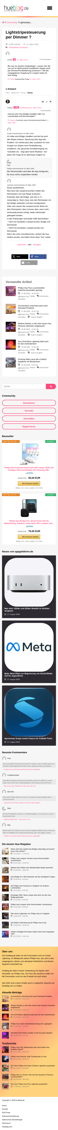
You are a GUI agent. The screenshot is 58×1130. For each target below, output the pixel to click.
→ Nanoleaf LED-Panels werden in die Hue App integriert (21, 803)
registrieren (21, 244)
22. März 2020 (35, 79)
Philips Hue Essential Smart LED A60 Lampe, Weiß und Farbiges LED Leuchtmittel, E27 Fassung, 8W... (29, 469)
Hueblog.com (7, 986)
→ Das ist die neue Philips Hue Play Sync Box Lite (19, 786)
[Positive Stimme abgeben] (43, 102)
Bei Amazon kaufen (30, 483)
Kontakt (29, 410)
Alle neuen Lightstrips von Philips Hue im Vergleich (30, 914)
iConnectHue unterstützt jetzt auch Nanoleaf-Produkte (31, 996)
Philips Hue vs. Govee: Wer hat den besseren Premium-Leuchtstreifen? (32, 1076)
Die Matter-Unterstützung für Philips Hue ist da (28, 923)
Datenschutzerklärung (10, 1116)
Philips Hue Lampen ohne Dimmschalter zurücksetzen (31, 904)
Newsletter (29, 402)
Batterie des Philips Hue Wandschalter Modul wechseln (32, 868)
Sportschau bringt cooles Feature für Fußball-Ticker (28, 739)
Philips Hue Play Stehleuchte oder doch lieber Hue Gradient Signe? (30, 1048)
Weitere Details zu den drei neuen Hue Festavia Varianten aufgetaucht (33, 1006)
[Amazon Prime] (29, 473)
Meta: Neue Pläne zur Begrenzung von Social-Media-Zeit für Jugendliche (28, 675)
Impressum (6, 1123)
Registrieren (29, 426)
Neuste (23, 93)
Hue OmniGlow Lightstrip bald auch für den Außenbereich (33, 1015)
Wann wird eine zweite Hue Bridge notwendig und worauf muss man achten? (32, 850)
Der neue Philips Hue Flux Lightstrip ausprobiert (29, 1084)
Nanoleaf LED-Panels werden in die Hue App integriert (31, 1033)
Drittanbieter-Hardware (18, 47)
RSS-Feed (6, 1113)
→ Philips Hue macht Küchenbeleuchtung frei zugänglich (21, 769)
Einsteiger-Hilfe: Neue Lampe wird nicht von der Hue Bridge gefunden (31, 896)
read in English (36, 317)
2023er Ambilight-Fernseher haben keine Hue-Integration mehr (32, 933)
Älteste (30, 93)
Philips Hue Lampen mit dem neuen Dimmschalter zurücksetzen (30, 859)
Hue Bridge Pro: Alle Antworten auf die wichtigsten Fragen (33, 877)
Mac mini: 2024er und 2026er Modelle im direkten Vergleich (27, 610)
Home (4, 1105)
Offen (8, 93)
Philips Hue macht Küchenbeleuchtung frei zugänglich (31, 1024)
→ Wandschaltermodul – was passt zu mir (16, 819)
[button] (19, 256)
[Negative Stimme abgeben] (50, 102)
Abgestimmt (15, 93)
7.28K (16, 107)
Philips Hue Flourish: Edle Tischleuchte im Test (28, 1057)
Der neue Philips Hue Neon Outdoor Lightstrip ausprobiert (33, 1066)
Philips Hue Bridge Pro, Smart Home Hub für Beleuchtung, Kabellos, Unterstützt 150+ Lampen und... (29, 522)
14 (14, 59)
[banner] (16, 8)
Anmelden (29, 418)
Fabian (32, 296)
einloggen (37, 244)
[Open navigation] (49, 8)
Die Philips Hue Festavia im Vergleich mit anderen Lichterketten (30, 887)
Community (11, 22)
